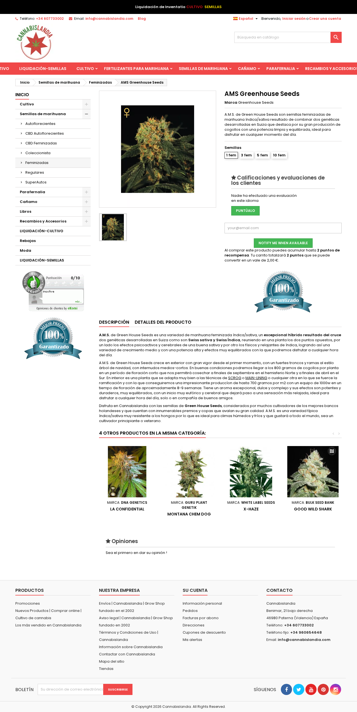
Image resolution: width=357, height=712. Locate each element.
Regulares (34, 172)
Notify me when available (283, 243)
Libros (25, 211)
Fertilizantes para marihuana (136, 68)
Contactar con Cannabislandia (127, 654)
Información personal (202, 603)
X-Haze (251, 509)
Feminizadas (37, 162)
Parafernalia (280, 68)
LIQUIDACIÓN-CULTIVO (41, 231)
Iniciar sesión (294, 18)
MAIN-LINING (256, 378)
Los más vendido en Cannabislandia (48, 625)
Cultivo (85, 68)
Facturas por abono (201, 618)
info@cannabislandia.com (109, 18)
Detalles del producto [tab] (163, 322)
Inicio (22, 94)
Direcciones (193, 625)
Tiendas (106, 668)
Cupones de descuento (204, 632)
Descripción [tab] (114, 322)
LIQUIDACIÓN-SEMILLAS (42, 68)
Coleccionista (37, 153)
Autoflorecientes (40, 123)
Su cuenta (195, 590)
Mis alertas (192, 639)
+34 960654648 (306, 632)
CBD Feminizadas (41, 143)
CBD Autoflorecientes (44, 133)
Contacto (279, 590)
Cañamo (247, 68)
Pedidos (190, 610)
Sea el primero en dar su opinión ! (136, 552)
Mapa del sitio (111, 661)
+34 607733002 (50, 18)
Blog (142, 18)
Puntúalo (245, 210)
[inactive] (53, 291)
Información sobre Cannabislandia (131, 647)
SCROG (234, 378)
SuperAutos (36, 182)
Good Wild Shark (313, 509)
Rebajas (28, 240)
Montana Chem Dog (189, 514)
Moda (25, 250)
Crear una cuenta (325, 18)
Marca (231, 102)
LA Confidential (127, 509)
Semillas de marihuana (203, 68)
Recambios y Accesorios (43, 221)
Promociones (27, 603)
